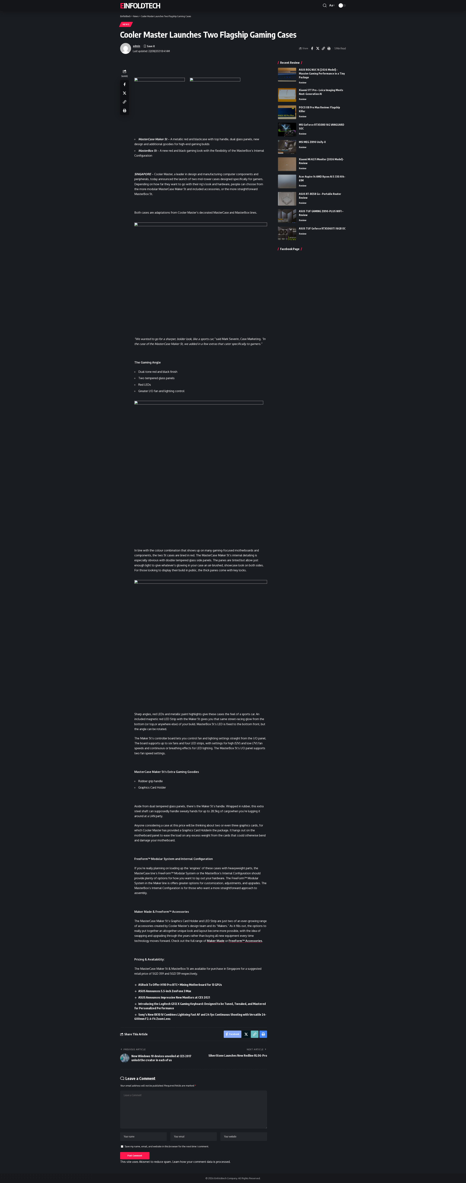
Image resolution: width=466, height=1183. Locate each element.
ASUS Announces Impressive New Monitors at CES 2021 (174, 997)
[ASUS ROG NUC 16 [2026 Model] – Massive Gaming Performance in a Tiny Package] (287, 74)
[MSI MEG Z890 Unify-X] (287, 147)
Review (302, 82)
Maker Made (215, 941)
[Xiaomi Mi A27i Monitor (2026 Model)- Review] (287, 164)
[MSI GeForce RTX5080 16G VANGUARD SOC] (287, 129)
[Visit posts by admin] (125, 48)
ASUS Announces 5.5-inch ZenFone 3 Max (164, 991)
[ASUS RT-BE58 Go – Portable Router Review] (287, 199)
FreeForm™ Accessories (245, 941)
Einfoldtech (140, 5)
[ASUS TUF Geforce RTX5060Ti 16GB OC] (287, 233)
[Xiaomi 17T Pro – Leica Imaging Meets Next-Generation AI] (287, 95)
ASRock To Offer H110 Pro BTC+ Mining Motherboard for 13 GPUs (180, 985)
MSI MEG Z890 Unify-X (312, 142)
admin (136, 46)
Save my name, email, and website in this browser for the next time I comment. (167, 1146)
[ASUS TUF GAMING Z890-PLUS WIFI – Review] (287, 216)
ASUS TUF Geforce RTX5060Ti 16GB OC (322, 228)
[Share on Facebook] (312, 48)
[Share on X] (317, 48)
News (126, 24)
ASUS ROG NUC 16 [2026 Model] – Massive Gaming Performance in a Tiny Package (322, 73)
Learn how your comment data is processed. (201, 1162)
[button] (325, 5)
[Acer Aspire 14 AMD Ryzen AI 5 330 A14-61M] (287, 181)
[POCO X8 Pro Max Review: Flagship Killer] (287, 112)
